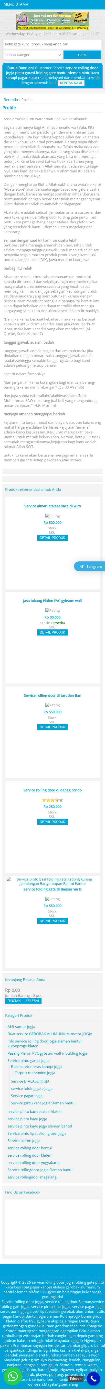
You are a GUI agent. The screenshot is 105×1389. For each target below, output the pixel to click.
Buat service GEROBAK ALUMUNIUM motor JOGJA (50, 1033)
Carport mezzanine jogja (34, 1072)
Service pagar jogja (26, 1095)
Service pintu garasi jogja (28, 1060)
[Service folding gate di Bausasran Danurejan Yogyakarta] (52, 883)
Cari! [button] (82, 55)
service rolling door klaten (29, 1155)
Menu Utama (16, 4)
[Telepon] (93, 1378)
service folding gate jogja (31, 1088)
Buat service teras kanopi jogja (36, 1066)
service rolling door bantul (30, 1147)
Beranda (11, 99)
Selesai (32, 1001)
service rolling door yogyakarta (34, 1162)
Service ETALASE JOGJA (30, 1081)
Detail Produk (52, 538)
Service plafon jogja (24, 1140)
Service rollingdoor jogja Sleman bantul (41, 1169)
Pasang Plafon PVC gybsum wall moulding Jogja (47, 1053)
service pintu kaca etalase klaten (35, 1111)
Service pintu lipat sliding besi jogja (37, 1133)
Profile (9, 107)
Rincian (14, 1001)
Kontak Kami (71, 83)
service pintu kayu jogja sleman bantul (40, 1126)
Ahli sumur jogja (21, 1026)
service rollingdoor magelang (32, 1177)
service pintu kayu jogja (27, 1118)
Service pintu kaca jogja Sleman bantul (43, 1103)
